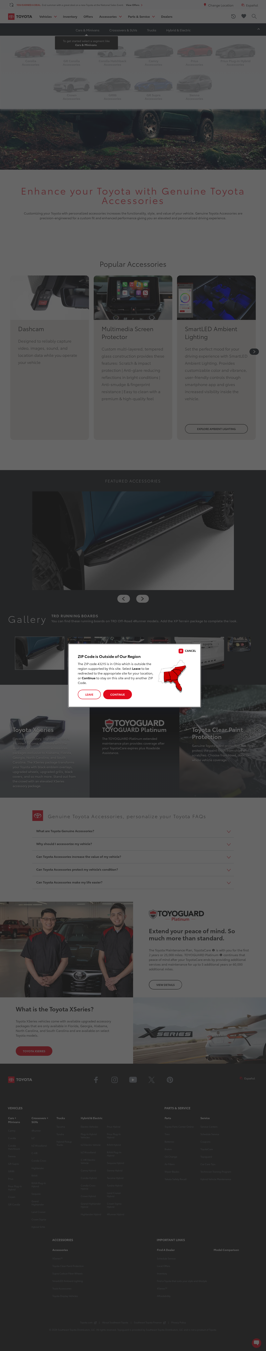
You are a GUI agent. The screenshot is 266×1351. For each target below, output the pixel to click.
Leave (89, 694)
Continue (117, 694)
